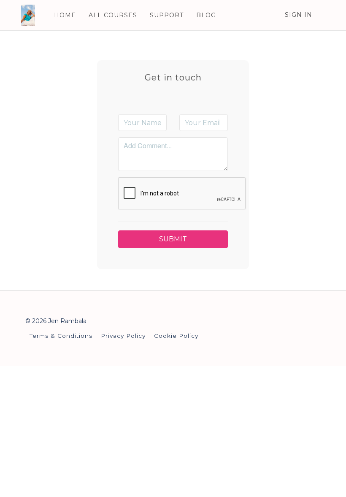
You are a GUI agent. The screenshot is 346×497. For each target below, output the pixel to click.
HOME (65, 15)
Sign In (298, 15)
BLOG (206, 15)
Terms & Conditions (61, 335)
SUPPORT (167, 15)
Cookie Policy (176, 335)
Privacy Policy (123, 335)
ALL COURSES (113, 15)
